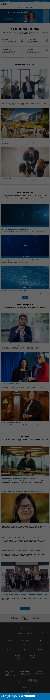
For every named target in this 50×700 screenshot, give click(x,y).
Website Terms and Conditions (13, 697)
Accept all (30, 695)
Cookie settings (40, 695)
